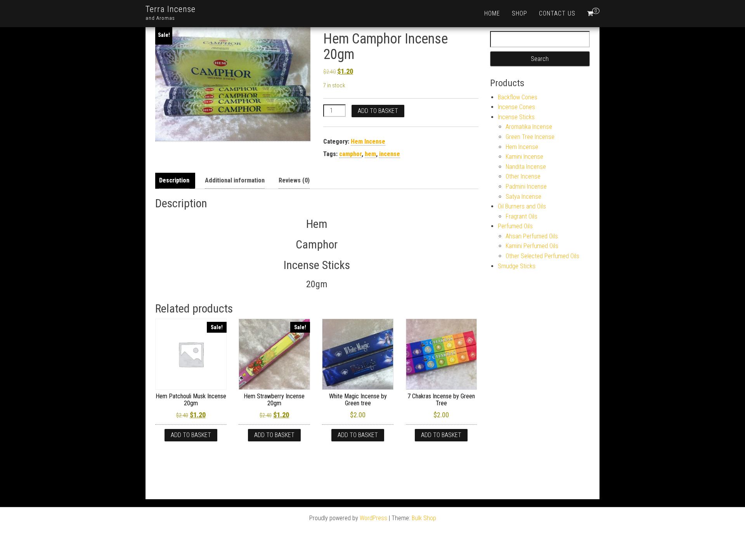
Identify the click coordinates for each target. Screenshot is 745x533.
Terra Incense (171, 9)
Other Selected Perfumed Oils (542, 256)
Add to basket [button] (191, 435)
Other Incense (523, 176)
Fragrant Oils (521, 216)
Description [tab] (174, 180)
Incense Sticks (516, 117)
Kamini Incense (524, 156)
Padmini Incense (526, 186)
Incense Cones (516, 107)
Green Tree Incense (530, 137)
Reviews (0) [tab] (294, 180)
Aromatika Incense (529, 126)
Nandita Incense (526, 166)
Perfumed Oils (515, 226)
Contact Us (557, 13)
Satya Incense (523, 196)
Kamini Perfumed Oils (532, 246)
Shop (519, 13)
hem (370, 154)
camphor (350, 154)
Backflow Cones (517, 97)
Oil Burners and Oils (522, 206)
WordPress (373, 518)
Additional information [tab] (235, 180)
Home (492, 13)
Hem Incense (368, 141)
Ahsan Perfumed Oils (532, 236)
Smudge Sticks (516, 266)
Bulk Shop (424, 518)
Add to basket (378, 111)
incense (389, 154)
